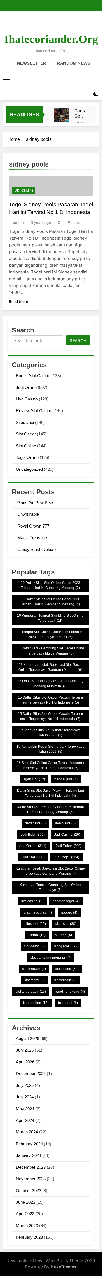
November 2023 (31, 1178)
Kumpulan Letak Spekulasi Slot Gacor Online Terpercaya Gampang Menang (50, 871)
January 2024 (28, 1155)
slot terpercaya (31, 991)
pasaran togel (66, 901)
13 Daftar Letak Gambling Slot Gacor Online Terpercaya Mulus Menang (50, 650)
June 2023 (25, 1202)
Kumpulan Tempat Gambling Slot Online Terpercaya (50, 887)
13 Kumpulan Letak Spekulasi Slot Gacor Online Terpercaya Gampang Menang (50, 667)
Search (78, 340)
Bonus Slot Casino (33, 375)
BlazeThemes (63, 1266)
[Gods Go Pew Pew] (61, 115)
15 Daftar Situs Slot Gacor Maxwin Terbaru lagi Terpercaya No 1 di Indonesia (50, 699)
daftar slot (35, 823)
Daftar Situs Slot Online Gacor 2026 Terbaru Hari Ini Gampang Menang (50, 809)
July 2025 (25, 1085)
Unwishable (28, 514)
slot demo (34, 946)
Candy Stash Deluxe (36, 549)
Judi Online (23, 190)
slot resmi (34, 980)
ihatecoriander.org (51, 39)
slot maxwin (34, 969)
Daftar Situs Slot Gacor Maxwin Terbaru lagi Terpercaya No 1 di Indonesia (50, 793)
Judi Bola (33, 835)
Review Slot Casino (34, 410)
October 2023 (28, 1190)
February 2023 (29, 1237)
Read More (18, 301)
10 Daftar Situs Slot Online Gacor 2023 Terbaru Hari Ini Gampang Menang (50, 585)
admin (18, 222)
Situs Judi (25, 422)
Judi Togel (66, 857)
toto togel (68, 1003)
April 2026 (25, 1062)
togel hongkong (70, 991)
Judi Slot (33, 857)
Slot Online (26, 445)
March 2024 (27, 1132)
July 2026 (25, 1050)
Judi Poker (69, 846)
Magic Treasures (32, 537)
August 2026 (27, 1038)
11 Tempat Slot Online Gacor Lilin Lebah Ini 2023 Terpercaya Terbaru (50, 634)
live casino (32, 901)
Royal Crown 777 (33, 526)
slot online (67, 969)
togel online (36, 1003)
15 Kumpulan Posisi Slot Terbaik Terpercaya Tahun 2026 (50, 749)
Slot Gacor (26, 434)
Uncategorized (29, 469)
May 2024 (25, 1108)
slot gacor (65, 946)
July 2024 (25, 1097)
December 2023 (31, 1167)
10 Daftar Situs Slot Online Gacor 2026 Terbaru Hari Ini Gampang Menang (50, 601)
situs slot (65, 924)
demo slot (65, 823)
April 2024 (25, 1120)
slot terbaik (65, 980)
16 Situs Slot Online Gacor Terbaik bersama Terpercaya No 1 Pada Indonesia (50, 765)
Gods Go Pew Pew (79, 113)
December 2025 (31, 1073)
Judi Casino (67, 835)
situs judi (35, 924)
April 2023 (25, 1213)
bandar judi (66, 779)
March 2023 (27, 1225)
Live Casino (27, 399)
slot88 (37, 935)
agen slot (34, 779)
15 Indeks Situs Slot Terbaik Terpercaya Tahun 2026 (50, 732)
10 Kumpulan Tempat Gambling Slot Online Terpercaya (50, 618)
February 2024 (29, 1143)
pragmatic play (38, 912)
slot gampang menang (50, 958)
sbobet (69, 912)
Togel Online (27, 457)
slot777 (63, 935)
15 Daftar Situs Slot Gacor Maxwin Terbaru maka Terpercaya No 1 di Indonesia (50, 716)
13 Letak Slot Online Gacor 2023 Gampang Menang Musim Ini (50, 683)
